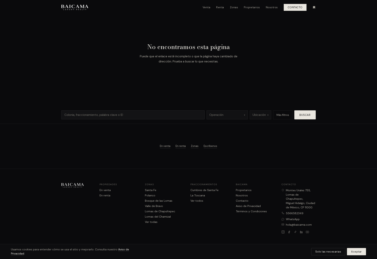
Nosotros (272, 7)
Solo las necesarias (328, 251)
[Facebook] (289, 232)
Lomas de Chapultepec (160, 211)
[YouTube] (307, 232)
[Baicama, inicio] (74, 7)
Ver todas (151, 222)
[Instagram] (283, 232)
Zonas (234, 7)
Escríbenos (210, 146)
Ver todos (196, 200)
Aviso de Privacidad (248, 206)
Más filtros (282, 115)
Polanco (150, 195)
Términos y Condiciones (251, 211)
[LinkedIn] (301, 232)
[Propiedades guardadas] (314, 7)
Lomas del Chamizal (158, 216)
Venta (206, 7)
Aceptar (356, 251)
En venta (165, 146)
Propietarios (252, 7)
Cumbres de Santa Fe (204, 190)
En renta (181, 146)
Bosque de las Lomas (158, 200)
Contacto (295, 7)
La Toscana (197, 195)
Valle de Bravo (154, 206)
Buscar (305, 115)
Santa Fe (150, 190)
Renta (220, 7)
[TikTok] (295, 232)
